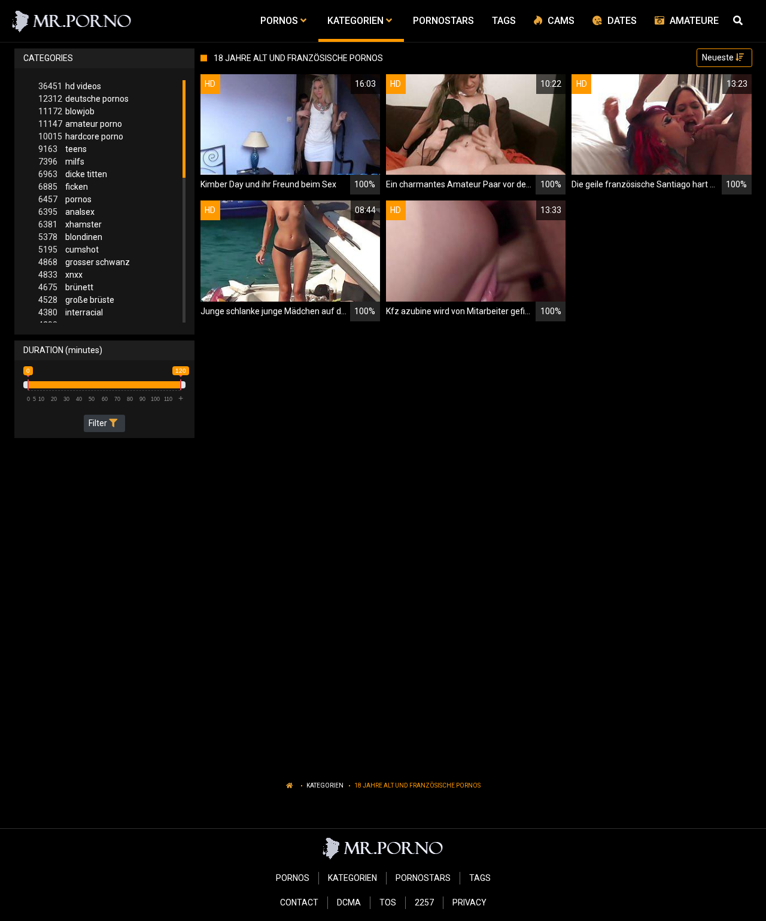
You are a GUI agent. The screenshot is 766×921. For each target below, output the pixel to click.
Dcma (349, 902)
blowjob (66, 111)
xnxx (60, 274)
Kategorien (325, 785)
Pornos (292, 878)
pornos (65, 199)
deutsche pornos (83, 99)
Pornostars (423, 878)
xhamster (70, 224)
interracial (70, 312)
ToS (387, 902)
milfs (61, 161)
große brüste (76, 300)
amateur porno (80, 124)
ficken (63, 187)
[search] (740, 21)
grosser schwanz (84, 262)
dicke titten (72, 174)
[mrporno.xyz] (72, 21)
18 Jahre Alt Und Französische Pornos (417, 785)
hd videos (69, 86)
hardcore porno (80, 136)
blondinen (70, 237)
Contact (299, 902)
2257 (424, 902)
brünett (65, 287)
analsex (66, 212)
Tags (480, 878)
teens (62, 149)
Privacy (469, 902)
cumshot (68, 249)
